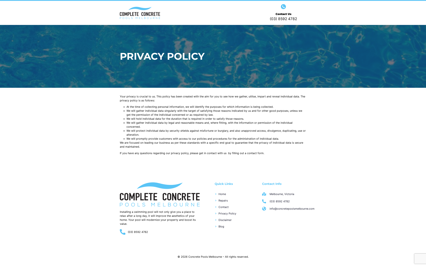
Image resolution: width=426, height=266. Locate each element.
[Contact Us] (283, 6)
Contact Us (283, 14)
